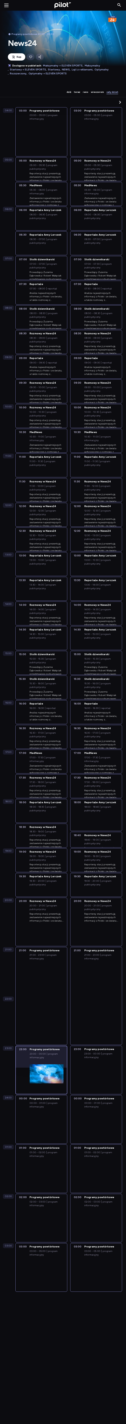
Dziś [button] (69, 92)
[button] (120, 102)
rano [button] (85, 92)
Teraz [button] (77, 92)
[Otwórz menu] (6, 5)
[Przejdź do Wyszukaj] (119, 5)
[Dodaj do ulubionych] (30, 57)
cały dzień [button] (112, 92)
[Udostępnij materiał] (40, 57)
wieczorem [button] (97, 92)
